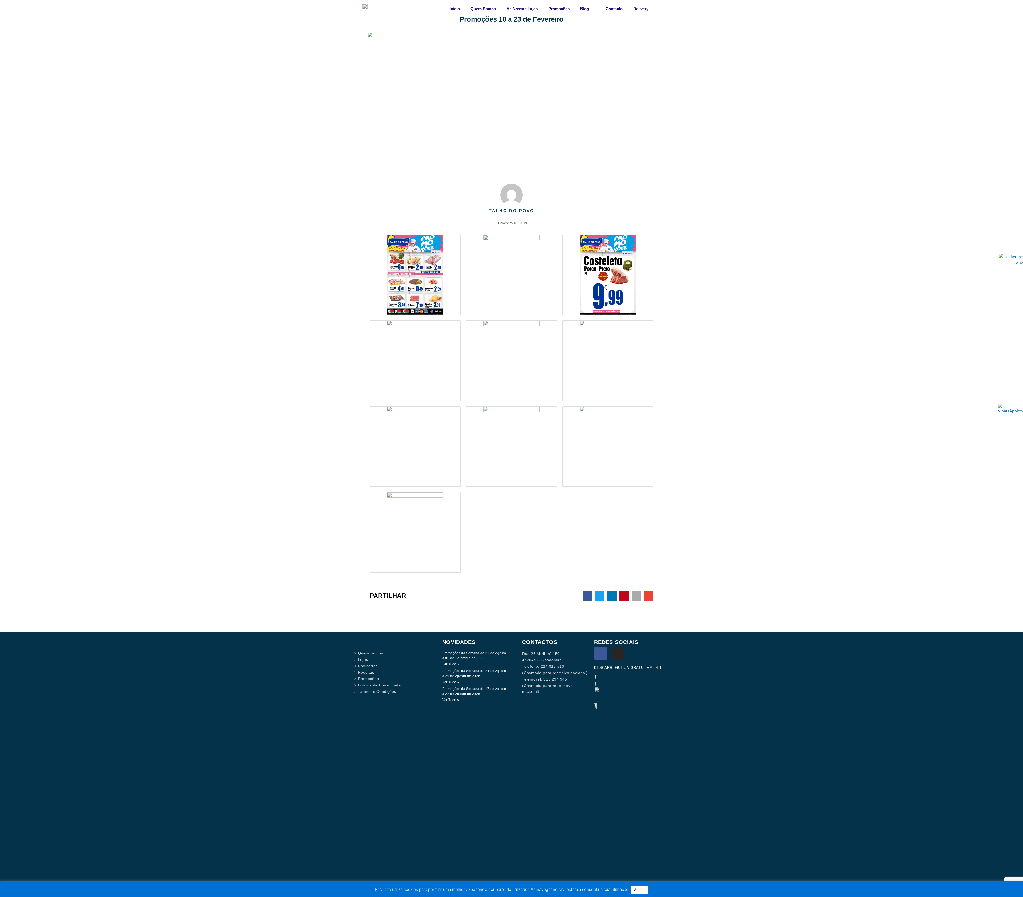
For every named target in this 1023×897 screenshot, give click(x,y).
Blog (584, 8)
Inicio (455, 8)
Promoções (559, 8)
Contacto (614, 8)
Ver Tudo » (450, 664)
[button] (587, 596)
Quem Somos (483, 8)
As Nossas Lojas (522, 8)
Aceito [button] (639, 889)
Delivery (640, 8)
